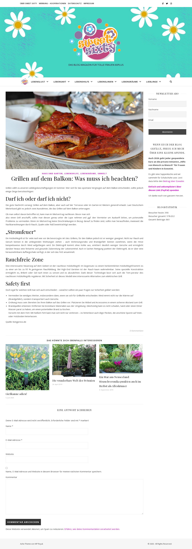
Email (150, 120)
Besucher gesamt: (157, 216)
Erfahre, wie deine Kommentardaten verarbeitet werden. (92, 529)
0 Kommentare (136, 330)
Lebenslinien (105, 81)
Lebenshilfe (82, 81)
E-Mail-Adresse (14, 440)
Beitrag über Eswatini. (174, 181)
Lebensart (60, 81)
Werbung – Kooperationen (52, 3)
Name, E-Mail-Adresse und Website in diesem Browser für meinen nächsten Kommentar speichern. (54, 471)
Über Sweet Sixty (28, 3)
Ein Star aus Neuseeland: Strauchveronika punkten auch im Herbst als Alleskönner (120, 381)
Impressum (89, 3)
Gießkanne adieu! (16, 394)
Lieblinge (152, 81)
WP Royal (39, 544)
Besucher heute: (156, 212)
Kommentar (11, 477)
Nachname (153, 109)
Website (10, 454)
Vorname (152, 99)
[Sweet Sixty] (96, 39)
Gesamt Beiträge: (157, 219)
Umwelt (102, 173)
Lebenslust (38, 81)
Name (9, 426)
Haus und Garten (52, 173)
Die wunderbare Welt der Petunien (73, 380)
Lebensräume (130, 81)
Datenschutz (75, 3)
